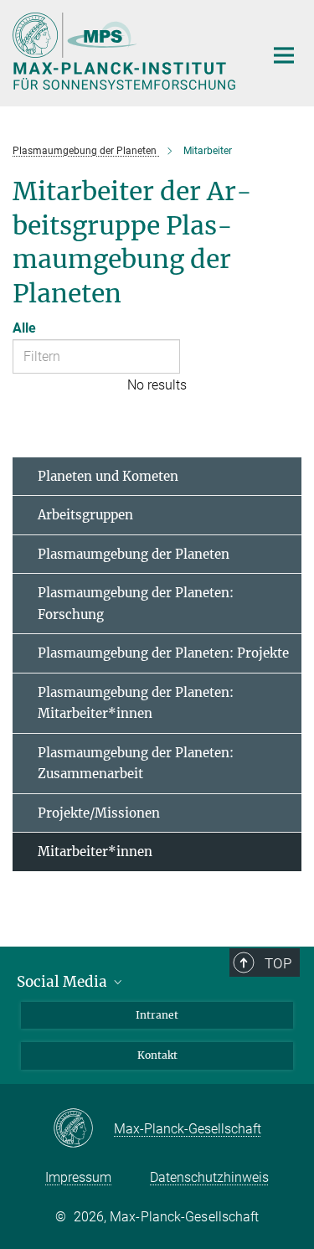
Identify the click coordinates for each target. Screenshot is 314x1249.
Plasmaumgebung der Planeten (133, 554)
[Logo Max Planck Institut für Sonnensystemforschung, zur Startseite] (126, 51)
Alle (24, 328)
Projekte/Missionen (99, 813)
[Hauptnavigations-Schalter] (284, 55)
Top (278, 963)
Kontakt (157, 1055)
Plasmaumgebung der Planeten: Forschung (136, 603)
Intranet (157, 1015)
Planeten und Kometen (108, 476)
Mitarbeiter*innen (95, 851)
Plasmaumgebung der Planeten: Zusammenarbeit (136, 763)
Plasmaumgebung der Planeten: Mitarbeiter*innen (136, 703)
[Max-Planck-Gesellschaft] (83, 1129)
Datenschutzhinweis (209, 1177)
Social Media (64, 981)
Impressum (78, 1177)
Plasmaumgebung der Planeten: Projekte (163, 653)
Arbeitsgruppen (85, 515)
